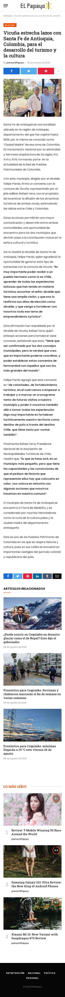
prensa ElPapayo (15, 62)
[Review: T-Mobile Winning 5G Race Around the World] (32, 809)
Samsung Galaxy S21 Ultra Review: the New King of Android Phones (36, 884)
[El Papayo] (36, 5)
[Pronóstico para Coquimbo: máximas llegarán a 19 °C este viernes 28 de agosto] (32, 725)
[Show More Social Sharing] (58, 71)
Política (49, 973)
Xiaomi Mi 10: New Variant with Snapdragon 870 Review (34, 936)
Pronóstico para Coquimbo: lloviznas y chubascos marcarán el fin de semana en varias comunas (32, 694)
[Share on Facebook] (11, 71)
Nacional (34, 973)
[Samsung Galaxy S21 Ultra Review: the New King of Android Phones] (32, 861)
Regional (10, 25)
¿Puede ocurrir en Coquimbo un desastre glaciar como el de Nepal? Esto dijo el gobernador (31, 638)
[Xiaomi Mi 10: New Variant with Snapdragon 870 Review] (32, 913)
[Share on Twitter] (29, 71)
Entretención (15, 973)
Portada (7, 15)
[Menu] (5, 6)
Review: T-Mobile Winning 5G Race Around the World (36, 832)
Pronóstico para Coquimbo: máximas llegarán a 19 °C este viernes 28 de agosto (29, 749)
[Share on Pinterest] (46, 71)
